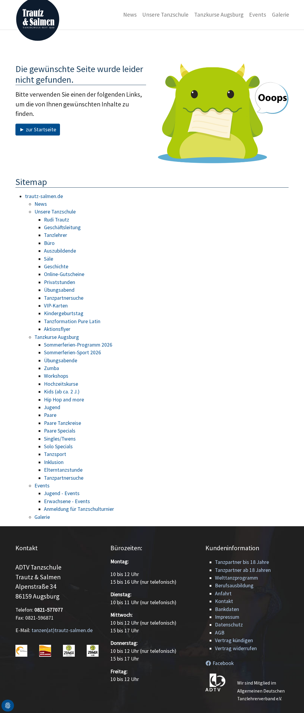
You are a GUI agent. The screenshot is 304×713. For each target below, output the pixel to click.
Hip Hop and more (64, 399)
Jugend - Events (62, 493)
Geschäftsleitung (62, 227)
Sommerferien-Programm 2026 (78, 345)
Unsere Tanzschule (55, 211)
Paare (50, 415)
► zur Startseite (37, 129)
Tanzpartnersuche (63, 298)
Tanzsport (55, 454)
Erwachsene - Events (67, 501)
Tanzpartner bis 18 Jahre (242, 562)
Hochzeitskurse (61, 384)
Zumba (51, 368)
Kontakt (224, 601)
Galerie (42, 517)
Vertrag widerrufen (236, 648)
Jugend (52, 407)
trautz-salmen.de (44, 196)
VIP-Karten (56, 305)
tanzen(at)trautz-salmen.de (62, 630)
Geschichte (56, 266)
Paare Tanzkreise (62, 423)
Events (42, 485)
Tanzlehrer (55, 235)
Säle (48, 259)
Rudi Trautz (56, 219)
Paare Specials (59, 431)
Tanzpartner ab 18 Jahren (243, 570)
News (40, 204)
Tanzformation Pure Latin (72, 321)
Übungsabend (59, 290)
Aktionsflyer (57, 329)
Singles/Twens (60, 439)
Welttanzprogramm (236, 578)
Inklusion (54, 462)
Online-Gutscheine (64, 274)
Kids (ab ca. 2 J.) (62, 391)
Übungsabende (60, 360)
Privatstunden (59, 282)
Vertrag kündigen (234, 640)
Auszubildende (60, 251)
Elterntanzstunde (63, 470)
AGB (219, 632)
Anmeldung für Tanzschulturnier (79, 509)
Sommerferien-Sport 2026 (72, 352)
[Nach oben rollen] (290, 699)
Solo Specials (58, 446)
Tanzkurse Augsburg (56, 337)
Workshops (56, 376)
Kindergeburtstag (63, 313)
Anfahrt (223, 593)
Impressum (227, 617)
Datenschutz (229, 624)
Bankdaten (227, 609)
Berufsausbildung (234, 585)
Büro (49, 243)
